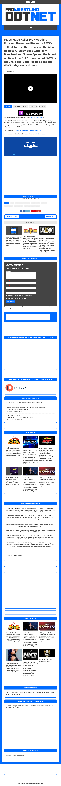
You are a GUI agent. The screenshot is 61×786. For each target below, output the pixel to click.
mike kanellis (35, 203)
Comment (9, 271)
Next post (50, 216)
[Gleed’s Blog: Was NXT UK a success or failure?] (47, 656)
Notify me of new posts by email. (17, 298)
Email (7, 286)
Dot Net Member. (41, 134)
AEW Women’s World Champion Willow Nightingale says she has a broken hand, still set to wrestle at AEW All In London (30, 531)
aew (12, 203)
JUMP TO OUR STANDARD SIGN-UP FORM (20, 417)
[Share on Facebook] (22, 211)
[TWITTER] (27, 2)
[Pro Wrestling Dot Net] (30, 14)
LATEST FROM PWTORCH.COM (31, 503)
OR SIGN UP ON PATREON (14, 419)
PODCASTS (42, 106)
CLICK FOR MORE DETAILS (15, 415)
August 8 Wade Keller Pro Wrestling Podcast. (30, 130)
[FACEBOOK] (29, 2)
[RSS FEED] (32, 2)
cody (17, 203)
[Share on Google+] (38, 211)
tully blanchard (29, 206)
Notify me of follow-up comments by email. (20, 295)
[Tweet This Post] (28, 211)
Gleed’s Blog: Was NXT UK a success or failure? (46, 660)
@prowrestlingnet (37, 117)
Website (8, 291)
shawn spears (18, 206)
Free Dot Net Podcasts (20, 106)
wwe (37, 206)
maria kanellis (25, 203)
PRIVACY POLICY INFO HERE (30, 199)
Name (7, 281)
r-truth (44, 203)
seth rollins (8, 206)
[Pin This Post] (33, 211)
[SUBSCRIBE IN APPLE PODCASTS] (30, 115)
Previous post (12, 216)
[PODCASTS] (34, 2)
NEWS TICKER (33, 106)
